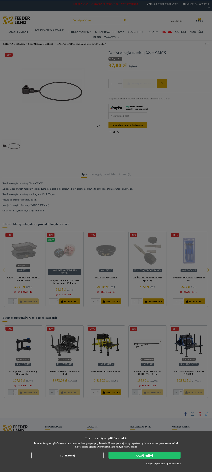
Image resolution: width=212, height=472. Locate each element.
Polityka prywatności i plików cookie (163, 463)
